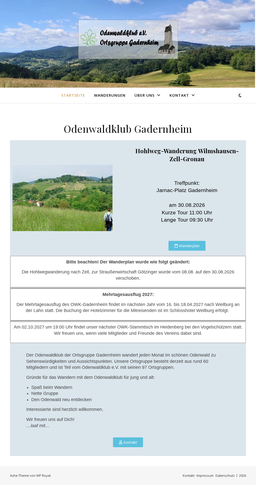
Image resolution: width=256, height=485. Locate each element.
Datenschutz (225, 475)
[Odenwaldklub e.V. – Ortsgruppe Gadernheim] (128, 41)
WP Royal (43, 475)
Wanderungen (110, 95)
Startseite (73, 95)
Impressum (205, 475)
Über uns (144, 95)
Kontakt (179, 95)
